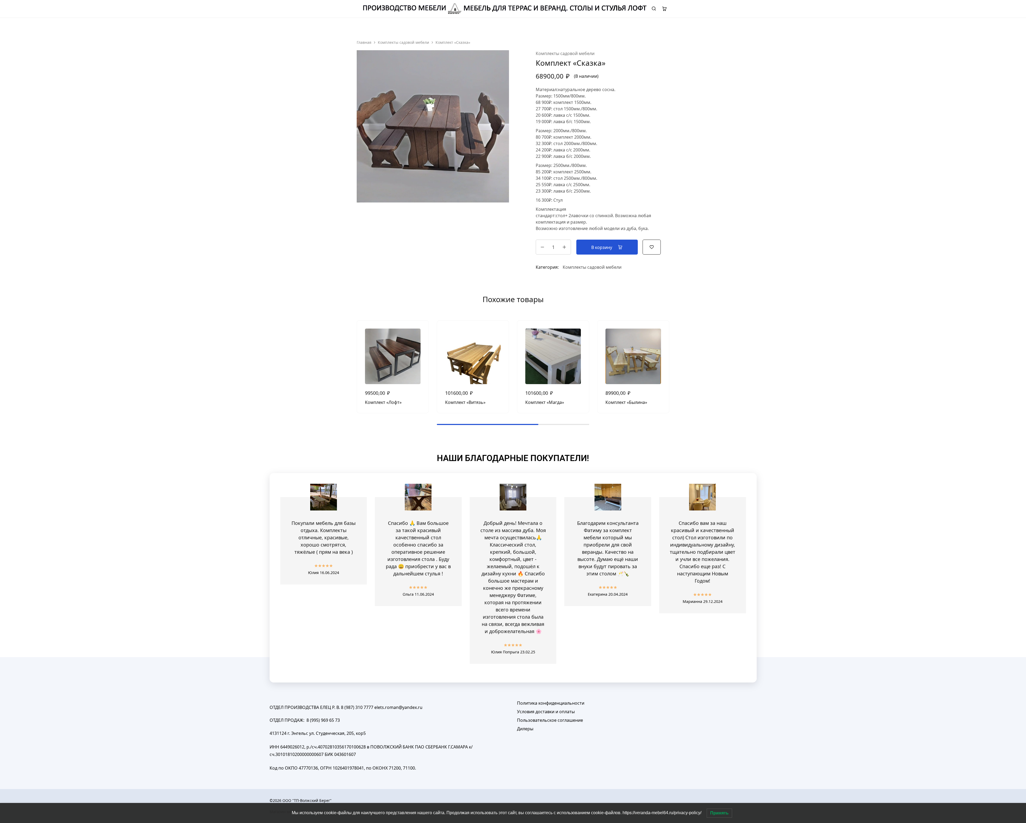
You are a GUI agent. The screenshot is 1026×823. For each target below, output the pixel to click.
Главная (364, 42)
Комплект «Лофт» (383, 402)
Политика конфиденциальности (550, 703)
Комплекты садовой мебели (403, 42)
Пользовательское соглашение (550, 720)
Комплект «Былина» (626, 402)
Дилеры (525, 729)
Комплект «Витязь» (465, 402)
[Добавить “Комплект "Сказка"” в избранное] (651, 246)
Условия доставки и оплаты (546, 712)
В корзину (602, 247)
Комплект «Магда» (544, 402)
